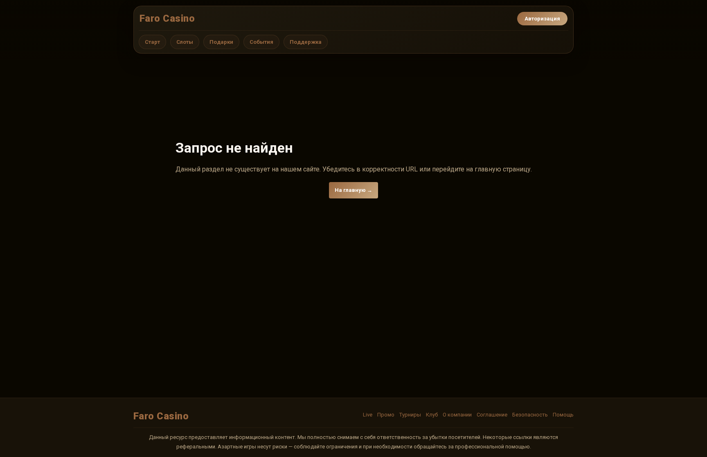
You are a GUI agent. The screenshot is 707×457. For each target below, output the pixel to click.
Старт (152, 42)
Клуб (432, 415)
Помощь (563, 415)
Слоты (184, 42)
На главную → (353, 190)
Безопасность (530, 415)
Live (367, 415)
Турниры (410, 415)
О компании (457, 415)
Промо (385, 415)
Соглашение (492, 415)
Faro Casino (167, 18)
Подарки (221, 42)
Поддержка (306, 42)
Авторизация (542, 19)
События (261, 42)
